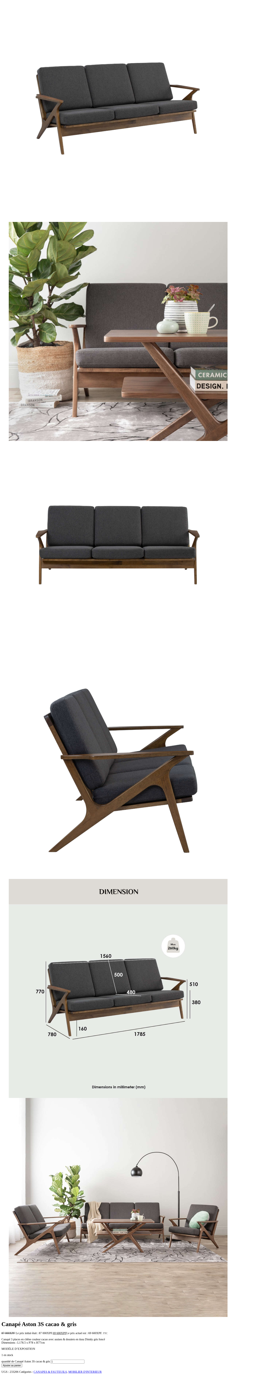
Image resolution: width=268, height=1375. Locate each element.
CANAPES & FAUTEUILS (50, 1371)
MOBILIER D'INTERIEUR (85, 1371)
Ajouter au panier (12, 1365)
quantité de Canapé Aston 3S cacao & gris (25, 1361)
